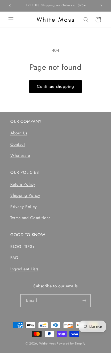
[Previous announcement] (9, 5)
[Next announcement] (101, 5)
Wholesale (20, 155)
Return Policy (22, 184)
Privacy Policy (23, 207)
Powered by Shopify (71, 343)
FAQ (14, 258)
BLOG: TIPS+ (22, 246)
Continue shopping (55, 86)
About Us (18, 133)
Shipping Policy (25, 195)
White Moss (47, 343)
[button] (11, 19)
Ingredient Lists (24, 269)
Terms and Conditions (30, 218)
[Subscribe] (84, 300)
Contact (17, 144)
